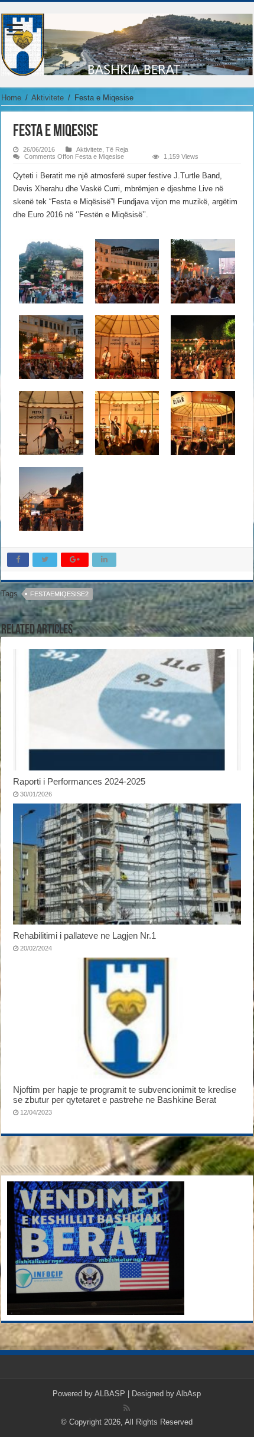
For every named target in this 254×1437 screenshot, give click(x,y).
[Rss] (126, 1408)
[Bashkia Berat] (127, 42)
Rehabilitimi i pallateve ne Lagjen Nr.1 (84, 935)
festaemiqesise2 (59, 593)
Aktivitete (47, 97)
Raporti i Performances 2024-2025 (79, 781)
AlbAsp (188, 1393)
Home (11, 97)
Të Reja (117, 149)
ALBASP (110, 1393)
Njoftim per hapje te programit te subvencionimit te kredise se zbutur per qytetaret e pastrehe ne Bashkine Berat (124, 1095)
